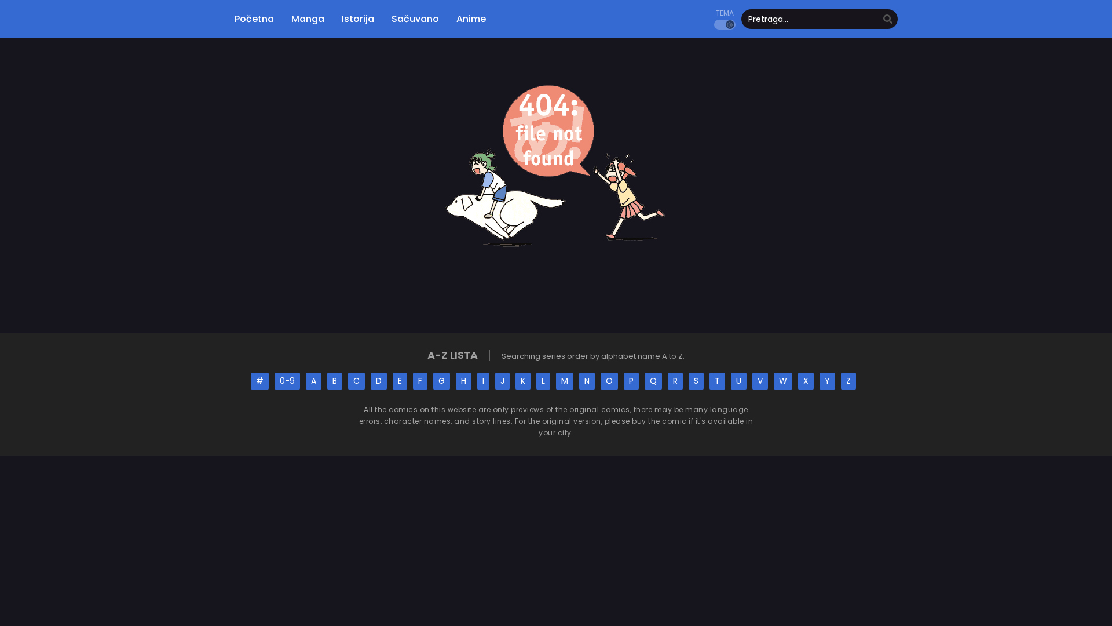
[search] (888, 19)
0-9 (287, 381)
